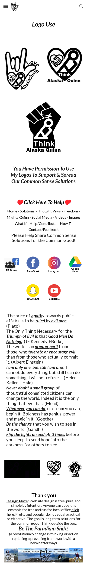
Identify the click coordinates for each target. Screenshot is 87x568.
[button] (5, 6)
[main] (43, 24)
